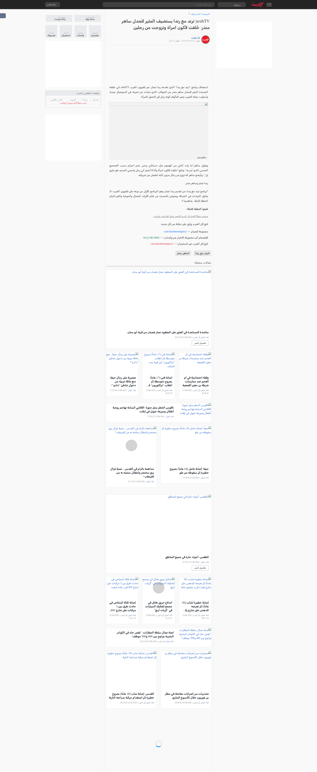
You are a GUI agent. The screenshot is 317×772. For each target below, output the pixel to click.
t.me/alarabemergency (175, 231)
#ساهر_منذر (183, 253)
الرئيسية (206, 14)
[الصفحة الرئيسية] (257, 4)
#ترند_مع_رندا (202, 253)
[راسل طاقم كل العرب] (76, 4)
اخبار (203, 337)
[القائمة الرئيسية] (269, 4)
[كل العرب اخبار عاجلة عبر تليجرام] (83, 4)
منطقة (237, 5)
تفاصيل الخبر (200, 343)
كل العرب (195, 37)
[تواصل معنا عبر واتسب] (69, 4)
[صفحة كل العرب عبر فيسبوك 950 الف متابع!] (89, 4)
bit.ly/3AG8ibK (151, 237)
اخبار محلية (195, 14)
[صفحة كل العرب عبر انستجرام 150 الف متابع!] (96, 4)
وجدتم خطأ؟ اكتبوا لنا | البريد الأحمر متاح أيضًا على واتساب (180, 216)
